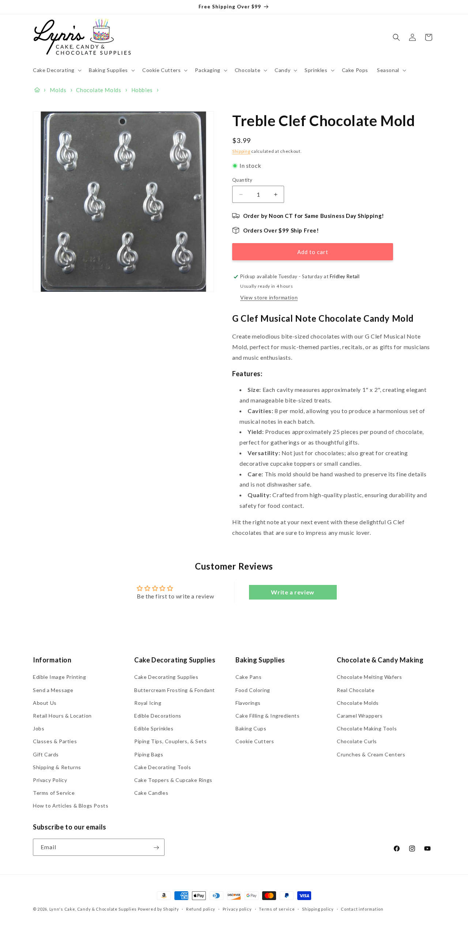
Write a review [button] (292, 592)
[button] (56, 70)
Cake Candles (151, 793)
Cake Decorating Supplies (166, 677)
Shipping (241, 151)
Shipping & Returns (57, 767)
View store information (269, 297)
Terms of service (277, 909)
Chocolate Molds (358, 703)
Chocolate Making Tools (367, 728)
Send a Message (53, 690)
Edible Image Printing (59, 677)
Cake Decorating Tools (162, 767)
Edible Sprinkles (154, 728)
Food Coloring (252, 690)
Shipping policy (318, 909)
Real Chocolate (355, 690)
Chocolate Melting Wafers (369, 677)
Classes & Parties (55, 741)
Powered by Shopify (158, 909)
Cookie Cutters (254, 741)
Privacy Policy (50, 780)
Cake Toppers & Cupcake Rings (173, 780)
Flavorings (248, 703)
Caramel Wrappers (360, 716)
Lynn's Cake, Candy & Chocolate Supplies (93, 909)
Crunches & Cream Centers (371, 754)
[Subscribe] (156, 847)
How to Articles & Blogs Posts (70, 805)
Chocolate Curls (357, 741)
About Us (45, 703)
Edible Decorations (157, 716)
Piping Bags (148, 754)
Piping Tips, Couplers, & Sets (170, 741)
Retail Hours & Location (62, 716)
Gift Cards (46, 754)
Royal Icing (148, 703)
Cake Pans (248, 677)
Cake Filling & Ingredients (267, 716)
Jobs (38, 728)
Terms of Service (54, 793)
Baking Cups (251, 728)
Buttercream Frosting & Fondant (174, 690)
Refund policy (200, 909)
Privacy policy (237, 909)
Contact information (362, 909)
